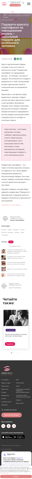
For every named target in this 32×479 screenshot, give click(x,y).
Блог (12, 11)
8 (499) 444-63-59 (10, 410)
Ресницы (4, 229)
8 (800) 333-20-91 (15, 3)
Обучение (4, 405)
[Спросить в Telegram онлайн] (24, 3)
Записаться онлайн (15, 5)
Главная (5, 11)
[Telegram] (20, 59)
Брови (10, 229)
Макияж (17, 232)
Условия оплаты (6, 401)
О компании (5, 379)
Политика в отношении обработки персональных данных (23, 390)
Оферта (18, 400)
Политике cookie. (4, 473)
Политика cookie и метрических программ (23, 396)
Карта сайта (19, 403)
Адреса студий (5, 383)
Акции (18, 386)
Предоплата (5, 395)
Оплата (3, 398)
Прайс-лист (4, 389)
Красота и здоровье (7, 232)
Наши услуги (5, 386)
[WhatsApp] (18, 59)
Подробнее (10, 344)
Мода (22, 232)
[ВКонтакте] (15, 59)
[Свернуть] (29, 453)
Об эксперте (20, 383)
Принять (16, 476)
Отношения (4, 235)
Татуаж (22, 229)
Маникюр (16, 229)
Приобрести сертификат (11, 205)
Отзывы (3, 392)
